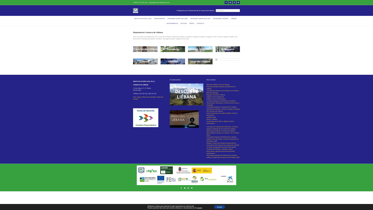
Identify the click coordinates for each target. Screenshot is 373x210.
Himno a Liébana (211, 119)
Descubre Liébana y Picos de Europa (217, 84)
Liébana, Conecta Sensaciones (216, 99)
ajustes (199, 208)
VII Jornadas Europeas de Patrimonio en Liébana (221, 155)
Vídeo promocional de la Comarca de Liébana (220, 131)
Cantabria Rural (211, 117)
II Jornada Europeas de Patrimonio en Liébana (220, 101)
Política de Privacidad (148, 97)
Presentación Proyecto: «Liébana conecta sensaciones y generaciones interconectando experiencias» (220, 151)
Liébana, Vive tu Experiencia (215, 97)
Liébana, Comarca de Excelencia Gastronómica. (221, 143)
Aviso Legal (136, 97)
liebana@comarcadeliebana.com (159, 2)
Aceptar (219, 207)
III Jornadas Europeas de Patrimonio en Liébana (221, 107)
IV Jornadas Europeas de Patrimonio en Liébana (221, 137)
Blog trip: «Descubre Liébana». (215, 95)
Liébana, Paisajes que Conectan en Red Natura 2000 (223, 157)
